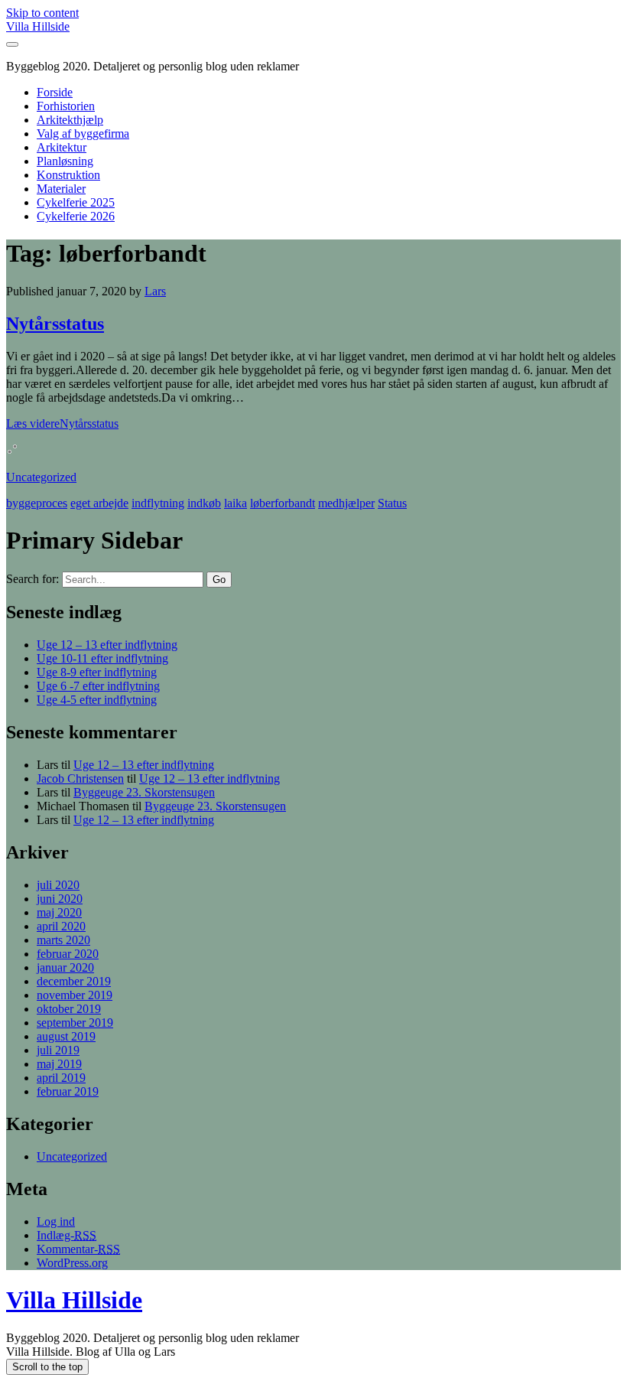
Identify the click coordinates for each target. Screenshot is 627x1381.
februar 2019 (68, 1091)
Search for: (32, 578)
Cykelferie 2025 (76, 202)
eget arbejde (99, 503)
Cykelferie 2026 (76, 216)
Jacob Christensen (80, 778)
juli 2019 (58, 1050)
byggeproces (36, 503)
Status (392, 503)
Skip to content (42, 12)
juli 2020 (58, 884)
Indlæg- (66, 1235)
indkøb (204, 503)
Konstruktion (68, 174)
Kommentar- (78, 1249)
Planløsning (65, 161)
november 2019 (74, 995)
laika (235, 503)
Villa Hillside (38, 26)
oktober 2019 (69, 1008)
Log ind (56, 1221)
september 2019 (75, 1022)
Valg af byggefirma (83, 133)
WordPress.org (72, 1262)
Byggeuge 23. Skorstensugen (144, 792)
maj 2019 (59, 1063)
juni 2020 (60, 898)
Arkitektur (61, 147)
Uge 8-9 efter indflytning (97, 672)
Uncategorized (41, 477)
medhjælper (346, 503)
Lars (155, 291)
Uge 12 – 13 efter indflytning (107, 644)
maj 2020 (59, 912)
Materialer (61, 188)
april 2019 (61, 1077)
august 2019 (66, 1036)
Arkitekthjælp (70, 119)
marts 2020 (63, 939)
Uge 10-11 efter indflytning (102, 658)
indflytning (158, 503)
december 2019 (74, 981)
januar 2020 (65, 967)
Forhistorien (66, 105)
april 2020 (61, 926)
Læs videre (62, 423)
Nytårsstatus (55, 324)
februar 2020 (68, 953)
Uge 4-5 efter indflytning (97, 699)
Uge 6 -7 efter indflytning (98, 685)
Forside (55, 92)
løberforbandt (282, 503)
